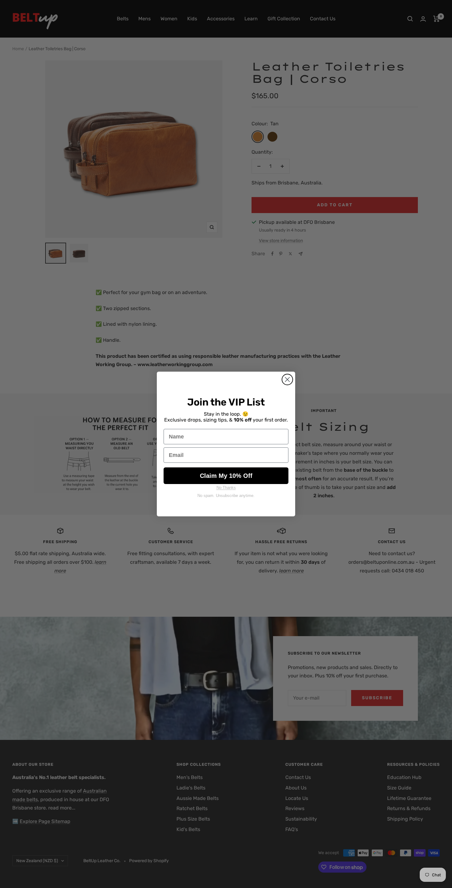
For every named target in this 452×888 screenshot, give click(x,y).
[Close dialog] (287, 379)
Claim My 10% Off (226, 475)
